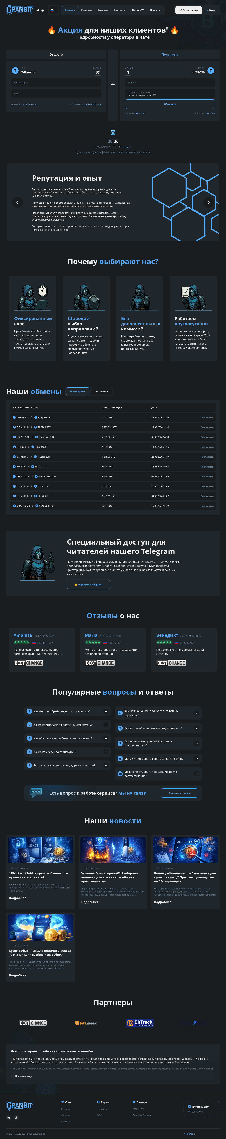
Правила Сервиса (142, 1115)
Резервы (86, 10)
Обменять (170, 104)
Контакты (120, 10)
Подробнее (17, 898)
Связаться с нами (179, 793)
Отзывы (103, 10)
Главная (70, 10)
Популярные (77, 391)
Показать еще (23, 1076)
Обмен (100, 1115)
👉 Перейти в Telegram (88, 584)
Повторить (207, 417)
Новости (155, 10)
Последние (101, 391)
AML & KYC (138, 10)
